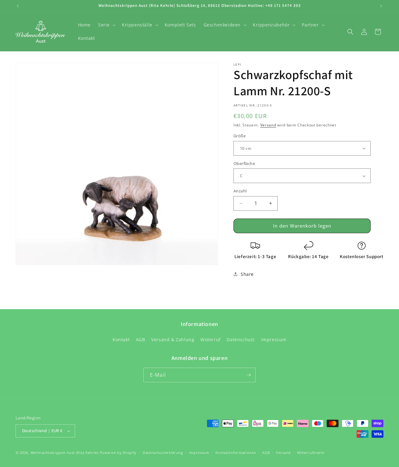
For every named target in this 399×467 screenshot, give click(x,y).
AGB (140, 339)
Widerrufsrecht (311, 452)
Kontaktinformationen (235, 452)
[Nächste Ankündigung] (381, 6)
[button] (106, 24)
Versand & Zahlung (172, 339)
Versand (268, 125)
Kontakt (121, 339)
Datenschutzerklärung (163, 452)
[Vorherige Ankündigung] (18, 6)
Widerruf (210, 339)
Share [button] (247, 274)
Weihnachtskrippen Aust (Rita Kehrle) (65, 452)
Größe (239, 136)
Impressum (273, 339)
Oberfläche (244, 163)
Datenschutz (241, 339)
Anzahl (240, 191)
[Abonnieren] (248, 375)
